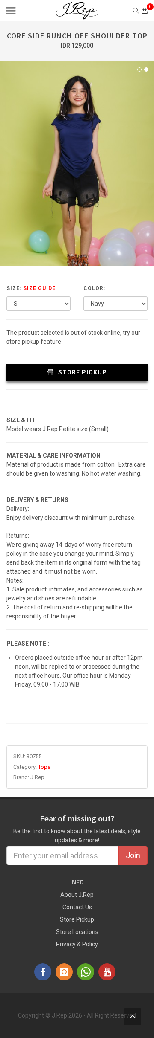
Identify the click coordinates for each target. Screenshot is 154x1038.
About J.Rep (77, 894)
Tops (44, 767)
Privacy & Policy (77, 944)
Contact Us (77, 907)
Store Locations (77, 931)
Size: (31, 288)
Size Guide (39, 288)
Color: (94, 288)
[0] (145, 10)
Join (133, 855)
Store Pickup (81, 372)
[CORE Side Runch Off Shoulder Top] (77, 163)
